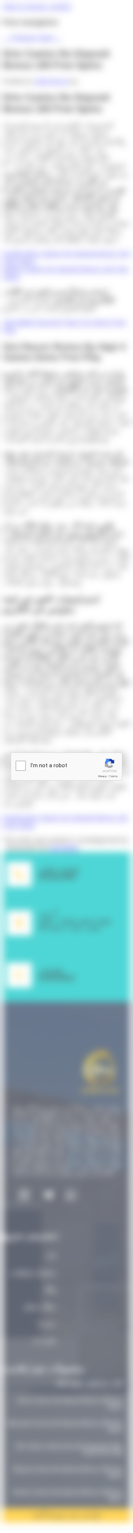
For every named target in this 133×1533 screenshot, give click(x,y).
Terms (113, 776)
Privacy (102, 776)
